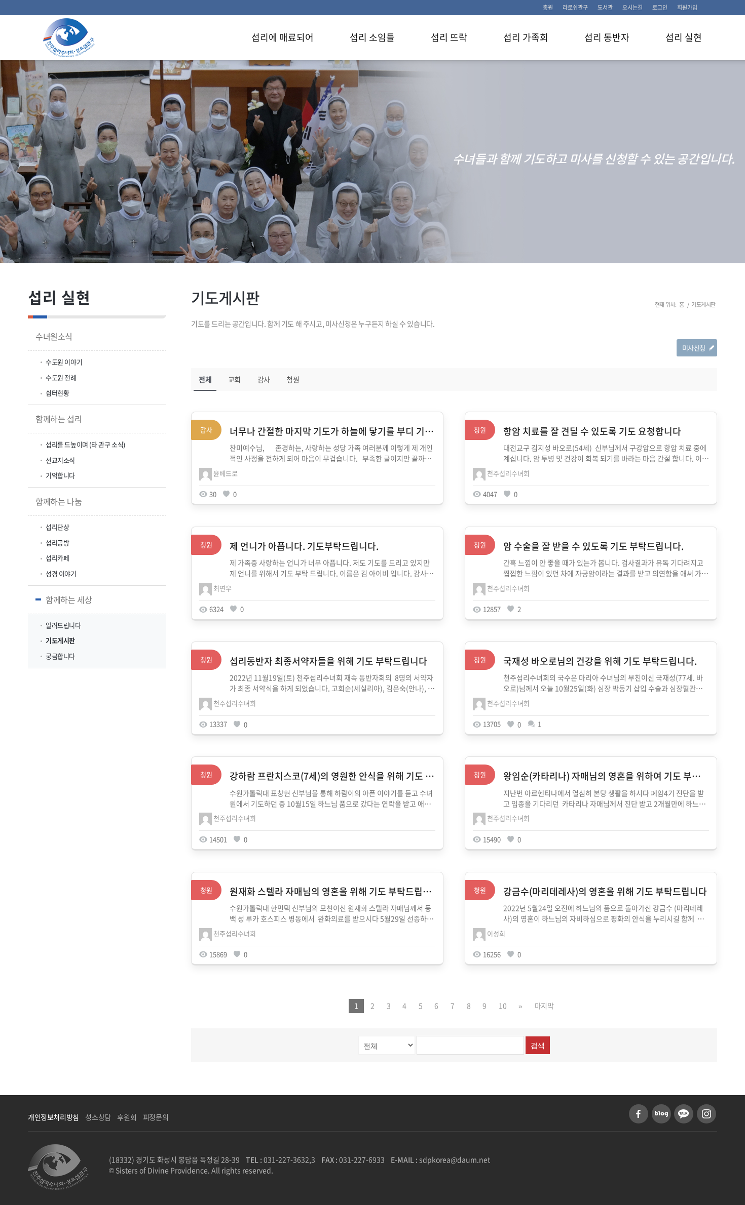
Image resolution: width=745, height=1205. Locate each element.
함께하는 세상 (69, 599)
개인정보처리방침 (53, 1117)
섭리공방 (57, 542)
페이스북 (638, 1113)
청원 (292, 379)
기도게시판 (225, 297)
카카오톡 (683, 1113)
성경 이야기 (61, 573)
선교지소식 (60, 460)
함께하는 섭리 (58, 419)
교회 (234, 379)
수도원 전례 (61, 377)
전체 (205, 379)
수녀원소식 (53, 336)
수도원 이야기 (64, 362)
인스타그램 (706, 1113)
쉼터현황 (57, 392)
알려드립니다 (63, 625)
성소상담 (97, 1117)
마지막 (544, 1005)
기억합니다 (60, 475)
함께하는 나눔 (58, 501)
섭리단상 (57, 527)
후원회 (126, 1117)
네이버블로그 (661, 1113)
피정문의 (155, 1117)
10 (502, 1005)
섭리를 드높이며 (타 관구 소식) (85, 444)
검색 (538, 1045)
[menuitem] (548, 7)
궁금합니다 (60, 656)
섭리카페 (57, 558)
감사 (263, 379)
